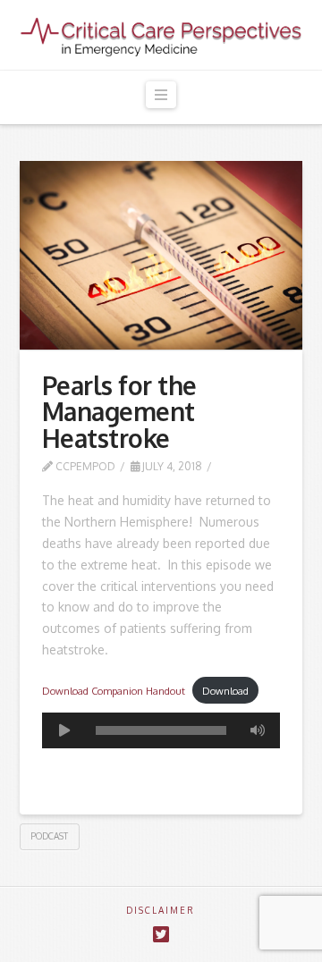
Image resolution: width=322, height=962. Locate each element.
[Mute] (257, 730)
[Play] (64, 730)
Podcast (49, 836)
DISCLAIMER (160, 910)
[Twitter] (161, 934)
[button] (161, 95)
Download (225, 690)
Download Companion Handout (113, 690)
